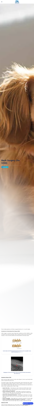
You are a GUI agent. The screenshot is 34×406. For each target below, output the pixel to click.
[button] (1, 2)
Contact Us (5, 167)
